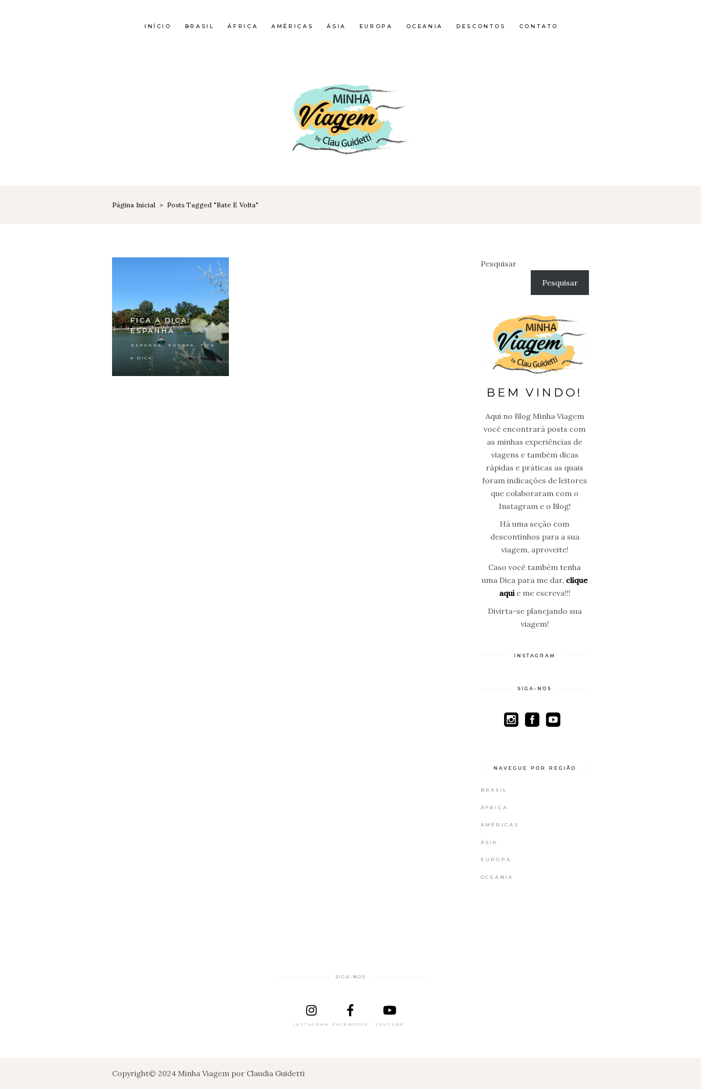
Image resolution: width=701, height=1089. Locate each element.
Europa (181, 345)
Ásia (489, 842)
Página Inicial (133, 205)
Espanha (146, 345)
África (494, 807)
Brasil (494, 790)
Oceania (497, 877)
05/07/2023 (204, 269)
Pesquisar (498, 263)
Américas (500, 825)
